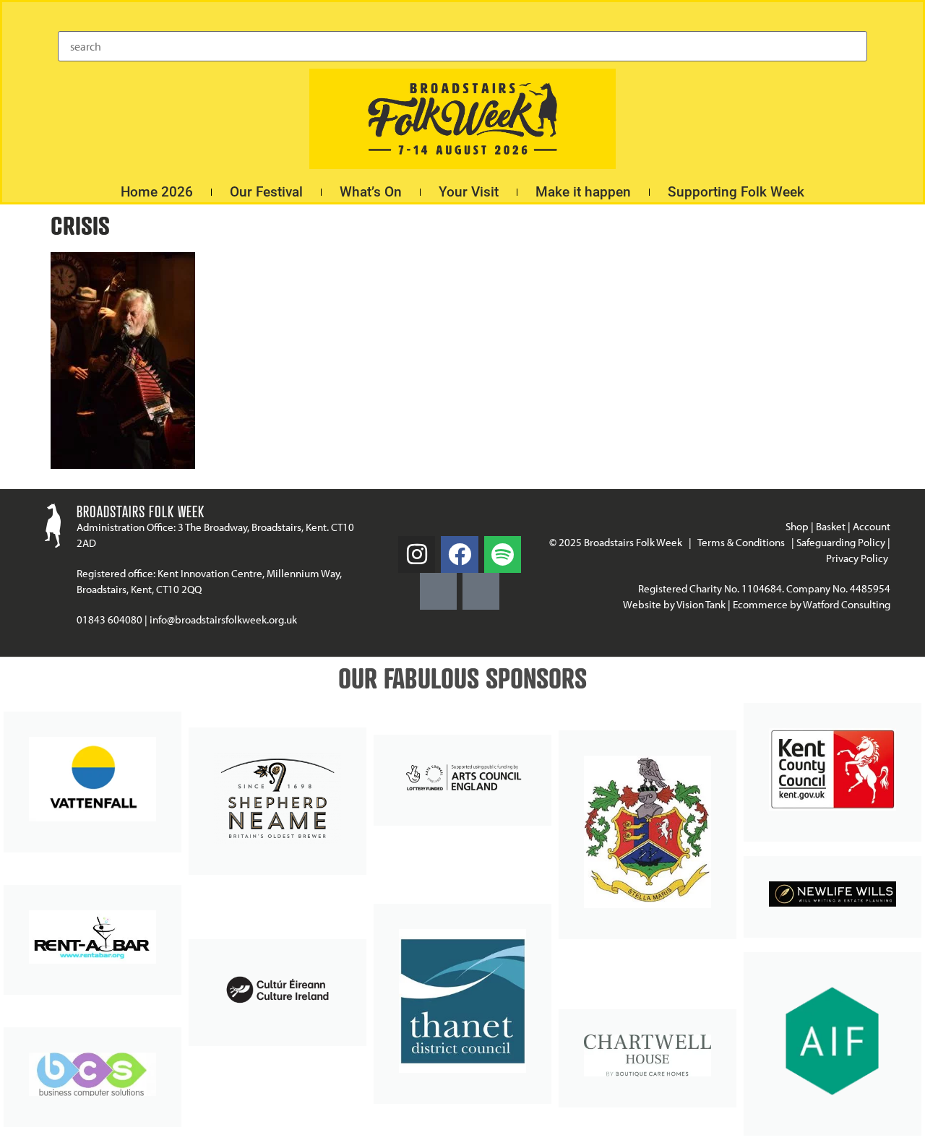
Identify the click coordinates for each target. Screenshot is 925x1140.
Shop (797, 526)
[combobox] (462, 46)
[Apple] (480, 591)
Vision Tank (701, 604)
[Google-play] (438, 591)
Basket (831, 526)
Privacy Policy (858, 558)
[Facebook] (459, 554)
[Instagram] (416, 554)
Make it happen (583, 191)
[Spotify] (502, 554)
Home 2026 (157, 191)
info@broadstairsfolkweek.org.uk (223, 619)
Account (871, 526)
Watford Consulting (846, 604)
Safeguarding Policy (840, 542)
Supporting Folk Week (736, 191)
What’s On (371, 191)
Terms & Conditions (741, 542)
